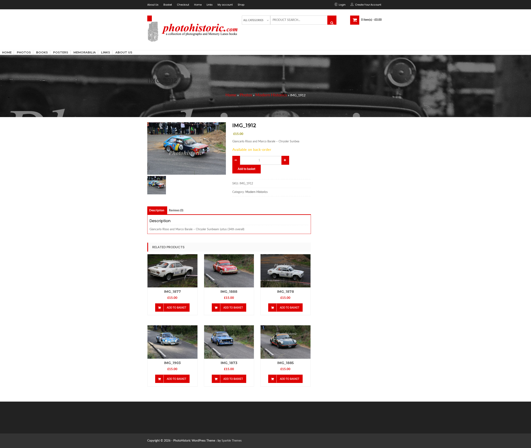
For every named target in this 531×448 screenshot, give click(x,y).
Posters (60, 52)
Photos (24, 52)
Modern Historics (271, 95)
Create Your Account (368, 4)
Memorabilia (84, 52)
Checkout (183, 4)
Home (198, 4)
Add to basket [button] (176, 307)
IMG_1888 (228, 292)
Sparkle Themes (232, 440)
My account (225, 4)
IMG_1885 (285, 363)
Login (342, 4)
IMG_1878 (285, 292)
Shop (241, 4)
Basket (167, 4)
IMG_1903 (172, 363)
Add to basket (246, 169)
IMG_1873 (229, 363)
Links (210, 4)
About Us (152, 4)
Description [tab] (156, 210)
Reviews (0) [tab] (176, 210)
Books (42, 52)
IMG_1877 (172, 292)
